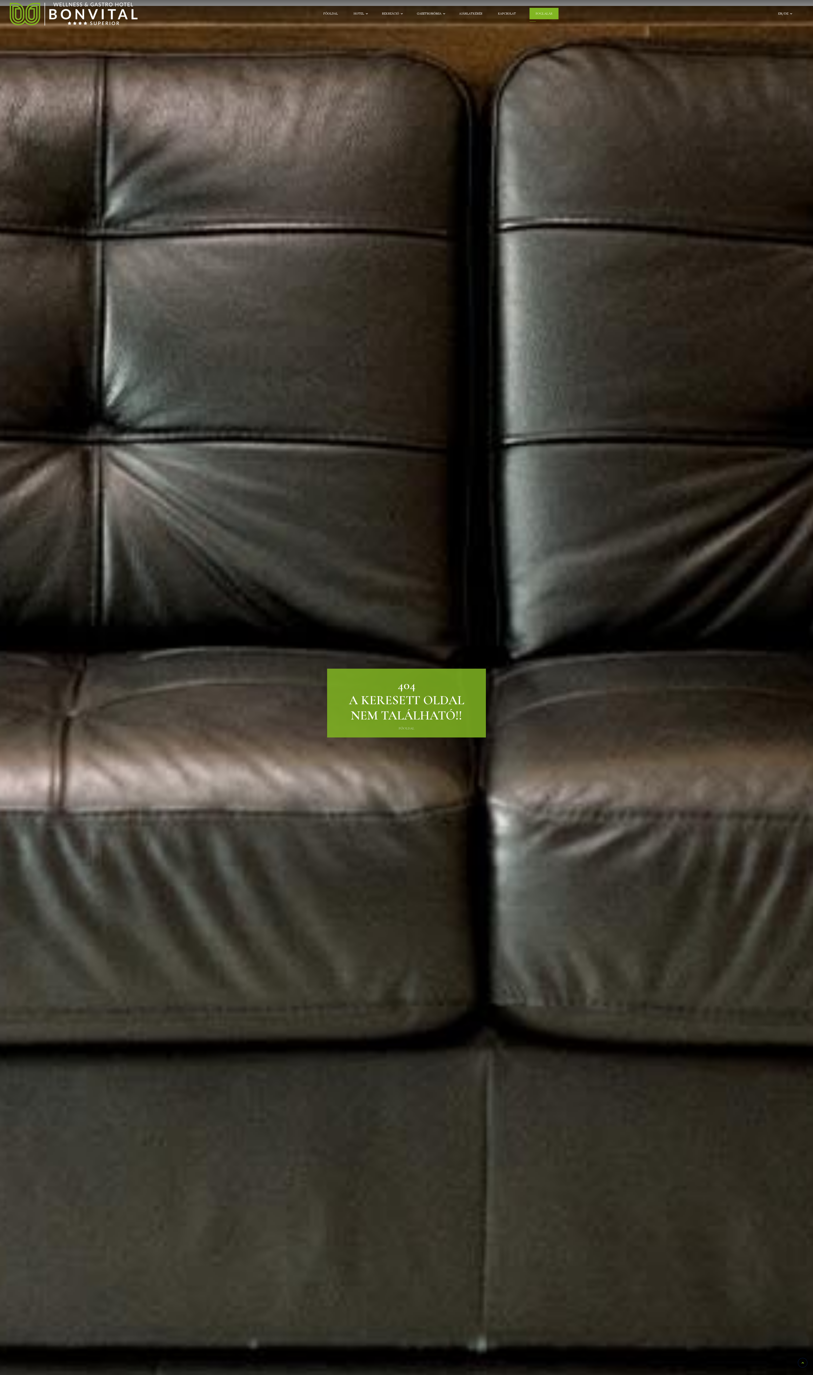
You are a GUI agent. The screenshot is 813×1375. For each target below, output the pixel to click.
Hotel (359, 13)
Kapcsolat (507, 13)
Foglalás (544, 13)
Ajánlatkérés (470, 13)
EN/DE (783, 13)
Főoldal (330, 13)
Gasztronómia (429, 13)
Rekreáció (390, 13)
